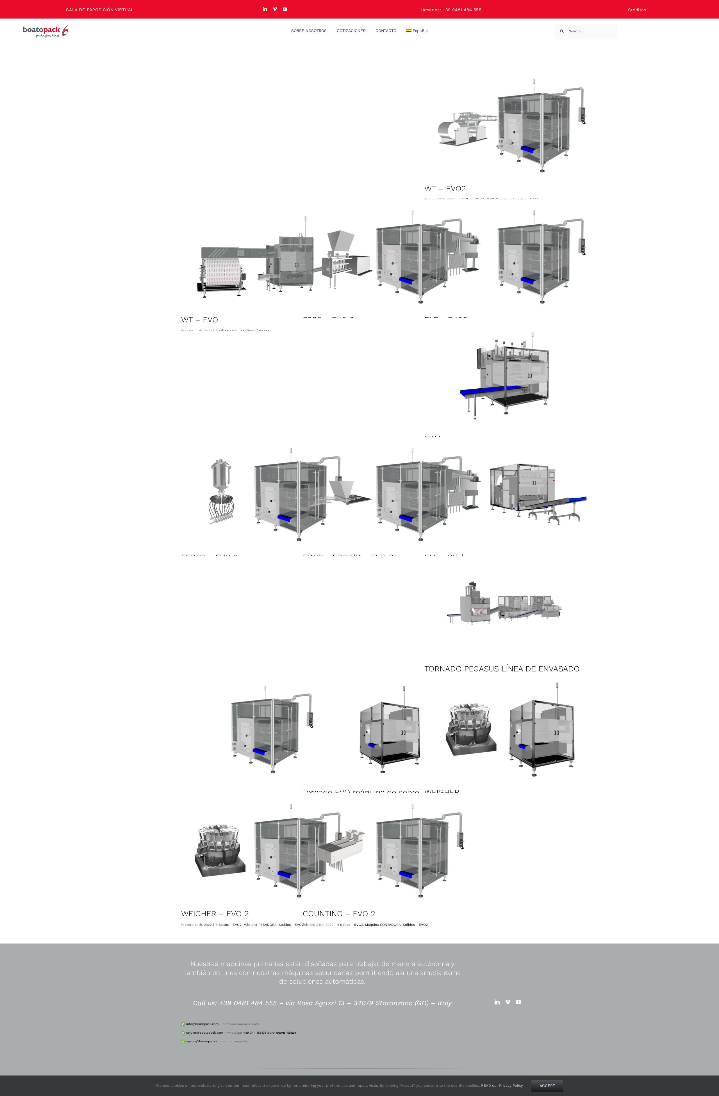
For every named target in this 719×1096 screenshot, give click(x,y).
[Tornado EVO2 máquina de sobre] (268, 729)
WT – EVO (199, 319)
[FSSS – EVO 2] (390, 257)
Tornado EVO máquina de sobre (361, 792)
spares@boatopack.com (204, 1041)
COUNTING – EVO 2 (339, 913)
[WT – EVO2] (511, 126)
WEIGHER (441, 792)
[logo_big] (46, 26)
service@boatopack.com (204, 1033)
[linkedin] (265, 9)
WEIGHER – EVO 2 (215, 913)
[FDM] (511, 376)
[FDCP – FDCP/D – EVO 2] (390, 494)
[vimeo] (275, 9)
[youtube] (285, 9)
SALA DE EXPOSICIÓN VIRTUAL (100, 9)
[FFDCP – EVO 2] (268, 494)
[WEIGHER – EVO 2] (268, 851)
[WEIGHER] (511, 729)
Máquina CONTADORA (383, 925)
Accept (547, 1085)
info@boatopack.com (202, 1024)
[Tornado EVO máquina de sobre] (390, 729)
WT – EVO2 (445, 188)
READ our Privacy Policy (502, 1085)
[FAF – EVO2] (511, 257)
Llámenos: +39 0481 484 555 (450, 9)
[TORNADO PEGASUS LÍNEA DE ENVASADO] (511, 609)
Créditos (637, 9)
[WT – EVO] (268, 257)
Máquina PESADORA (260, 925)
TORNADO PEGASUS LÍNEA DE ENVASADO (502, 668)
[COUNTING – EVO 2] (390, 851)
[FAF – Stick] (511, 494)
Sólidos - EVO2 (291, 925)
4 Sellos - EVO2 (228, 925)
